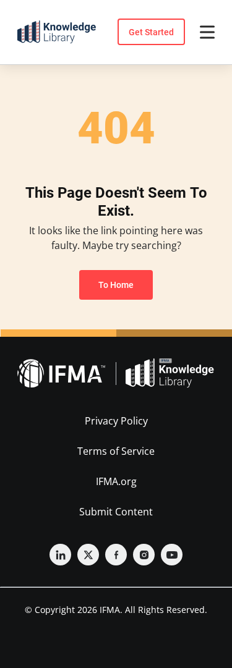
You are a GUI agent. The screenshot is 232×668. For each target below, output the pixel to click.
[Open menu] (207, 32)
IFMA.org (116, 481)
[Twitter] (88, 554)
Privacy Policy (116, 421)
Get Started (151, 32)
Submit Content (116, 511)
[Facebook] (116, 554)
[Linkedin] (60, 554)
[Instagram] (144, 554)
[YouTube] (172, 554)
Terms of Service (116, 451)
